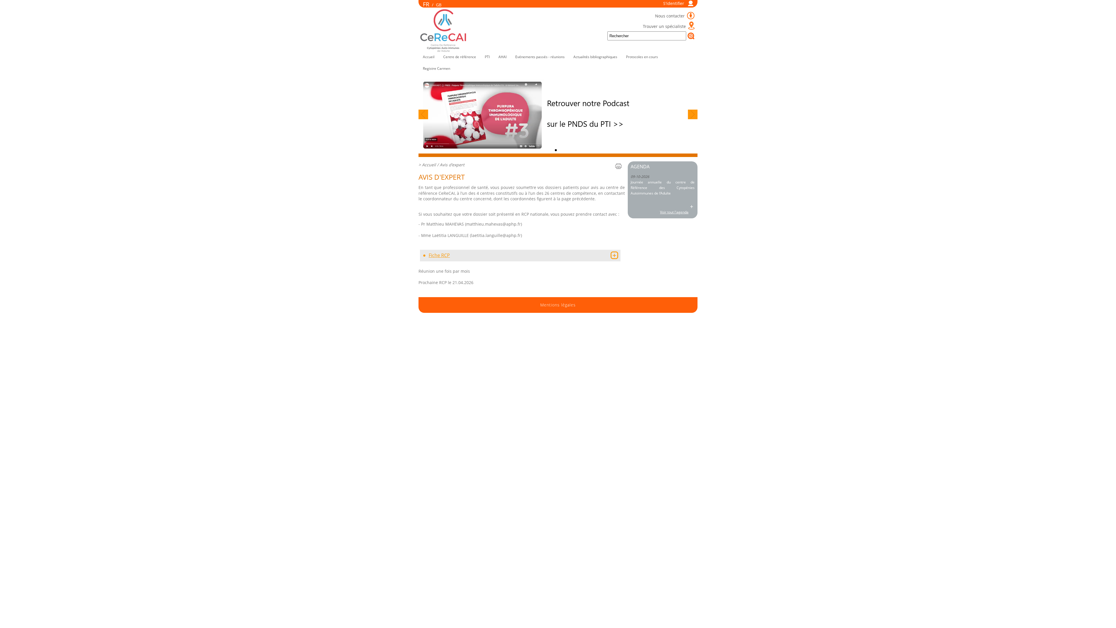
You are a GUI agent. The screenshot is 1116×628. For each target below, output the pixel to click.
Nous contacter (670, 16)
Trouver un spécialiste (664, 26)
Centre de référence (459, 56)
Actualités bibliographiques (595, 56)
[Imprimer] (618, 166)
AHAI (502, 56)
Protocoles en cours (642, 56)
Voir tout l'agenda (674, 212)
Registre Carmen (436, 68)
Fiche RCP (439, 255)
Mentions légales (558, 305)
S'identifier (673, 3)
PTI (487, 56)
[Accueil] (444, 50)
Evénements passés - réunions (540, 56)
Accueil (428, 56)
